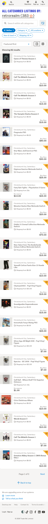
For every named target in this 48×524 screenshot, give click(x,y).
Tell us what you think (14, 498)
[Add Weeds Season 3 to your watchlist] (45, 416)
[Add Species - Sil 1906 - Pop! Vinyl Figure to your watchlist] (45, 358)
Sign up (36, 4)
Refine (9, 30)
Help (16, 505)
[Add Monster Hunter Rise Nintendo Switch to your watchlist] (45, 203)
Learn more (10, 495)
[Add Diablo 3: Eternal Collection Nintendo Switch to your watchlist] (45, 221)
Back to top (25, 482)
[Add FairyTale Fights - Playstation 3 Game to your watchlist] (45, 185)
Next (42, 474)
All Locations (36, 30)
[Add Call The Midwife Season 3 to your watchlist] (45, 93)
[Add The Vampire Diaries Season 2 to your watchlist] (45, 111)
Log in (43, 4)
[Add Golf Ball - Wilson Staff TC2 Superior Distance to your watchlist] (45, 377)
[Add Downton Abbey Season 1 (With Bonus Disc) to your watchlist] (45, 453)
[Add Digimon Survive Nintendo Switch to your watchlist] (45, 166)
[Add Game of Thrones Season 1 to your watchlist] (45, 56)
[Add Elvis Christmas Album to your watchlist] (45, 397)
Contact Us (25, 505)
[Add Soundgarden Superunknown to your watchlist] (45, 301)
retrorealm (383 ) (18, 15)
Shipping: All (24, 35)
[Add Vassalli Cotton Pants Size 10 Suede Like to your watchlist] (45, 262)
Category (21, 30)
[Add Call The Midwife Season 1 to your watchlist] (45, 434)
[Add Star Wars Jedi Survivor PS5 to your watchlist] (45, 148)
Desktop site (6, 505)
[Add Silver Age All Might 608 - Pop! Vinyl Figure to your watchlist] (45, 338)
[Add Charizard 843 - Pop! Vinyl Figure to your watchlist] (45, 283)
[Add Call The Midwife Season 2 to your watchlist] (45, 74)
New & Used (9, 35)
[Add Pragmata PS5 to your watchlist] (45, 129)
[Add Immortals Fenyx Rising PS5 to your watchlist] (45, 320)
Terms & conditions (39, 505)
